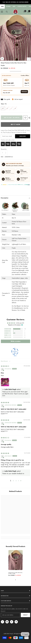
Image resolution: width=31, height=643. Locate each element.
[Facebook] (2, 621)
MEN (2, 6)
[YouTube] (16, 621)
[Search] (7, 12)
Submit (25, 615)
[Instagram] (7, 621)
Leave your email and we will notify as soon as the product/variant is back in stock (15, 131)
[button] (7, 329)
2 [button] (13, 481)
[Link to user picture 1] (5, 382)
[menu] (2, 12)
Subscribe (22, 136)
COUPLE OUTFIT (22, 6)
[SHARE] (29, 118)
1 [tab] (15, 580)
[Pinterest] (11, 621)
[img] (5, 366)
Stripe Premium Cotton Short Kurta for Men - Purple (15, 573)
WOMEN (8, 6)
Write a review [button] (15, 341)
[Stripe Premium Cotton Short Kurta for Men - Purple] (15, 560)
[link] (25, 118)
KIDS (14, 6)
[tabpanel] (15, 563)
